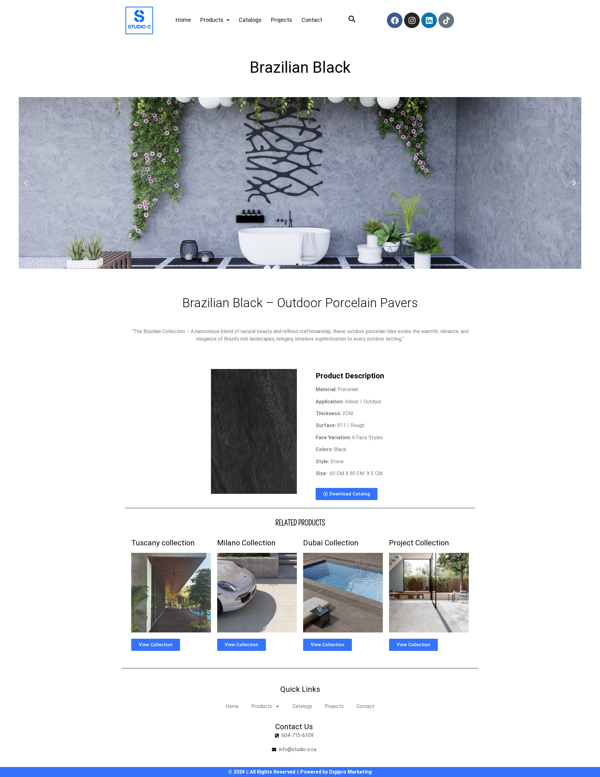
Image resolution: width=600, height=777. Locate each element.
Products (211, 20)
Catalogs (250, 20)
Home (183, 20)
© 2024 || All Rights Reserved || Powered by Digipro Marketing (300, 772)
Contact (312, 20)
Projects (281, 20)
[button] (26, 183)
